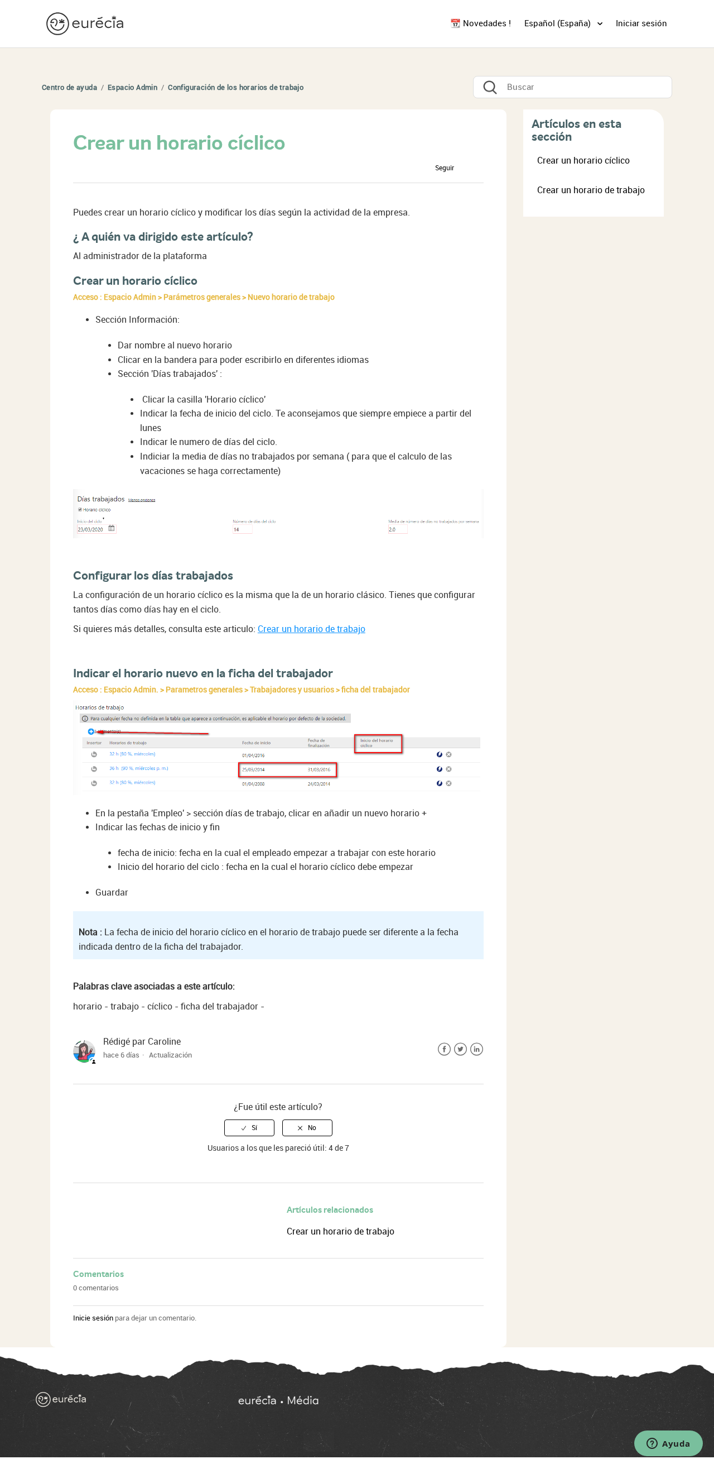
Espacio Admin (132, 87)
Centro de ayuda (69, 87)
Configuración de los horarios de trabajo (235, 87)
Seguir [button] (444, 168)
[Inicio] (86, 23)
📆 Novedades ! (480, 23)
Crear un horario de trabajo (311, 629)
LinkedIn (477, 1049)
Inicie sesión (93, 1318)
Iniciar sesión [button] (641, 23)
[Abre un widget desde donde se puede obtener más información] (668, 1444)
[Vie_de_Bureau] (456, 1402)
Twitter (460, 1049)
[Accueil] (119, 1402)
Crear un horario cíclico (583, 160)
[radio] (249, 1127)
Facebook (444, 1049)
